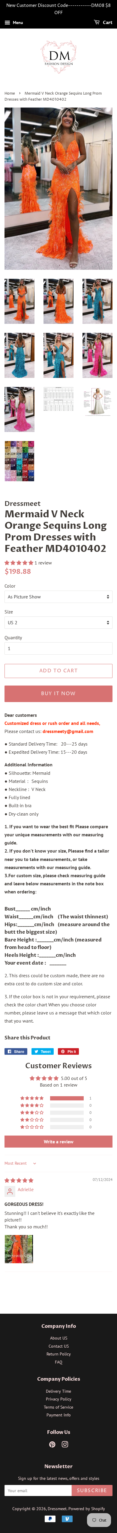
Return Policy (58, 1354)
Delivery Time (58, 1391)
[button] (19, 563)
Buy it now (58, 693)
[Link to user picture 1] (18, 1249)
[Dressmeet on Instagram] (65, 1445)
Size (8, 612)
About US (58, 1338)
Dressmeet (57, 1508)
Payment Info (58, 1415)
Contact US (59, 1346)
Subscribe (92, 1490)
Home (9, 93)
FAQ (58, 1362)
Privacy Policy (58, 1399)
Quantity (13, 637)
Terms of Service (58, 1407)
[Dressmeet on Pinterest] (52, 1445)
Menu (17, 22)
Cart (107, 23)
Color (9, 586)
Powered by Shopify (86, 1508)
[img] (18, 1180)
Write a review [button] (59, 1142)
